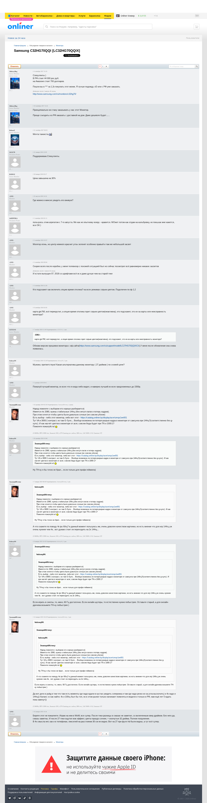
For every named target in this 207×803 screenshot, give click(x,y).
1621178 (12, 152)
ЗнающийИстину (15, 405)
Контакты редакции (30, 788)
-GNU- (11, 196)
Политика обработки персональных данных (143, 788)
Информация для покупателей (48, 792)
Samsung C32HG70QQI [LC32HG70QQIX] (47, 50)
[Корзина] (196, 26)
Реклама (45, 788)
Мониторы (59, 45)
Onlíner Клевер (128, 15)
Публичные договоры (111, 788)
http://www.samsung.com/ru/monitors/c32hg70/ (54, 94)
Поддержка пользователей (20, 792)
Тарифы (54, 788)
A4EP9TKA (13, 218)
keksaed (12, 130)
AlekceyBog (13, 71)
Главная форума (20, 45)
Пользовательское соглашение (85, 788)
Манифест (64, 788)
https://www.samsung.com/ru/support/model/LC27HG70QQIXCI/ (109, 345)
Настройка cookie (72, 792)
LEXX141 (12, 330)
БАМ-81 (12, 174)
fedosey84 (12, 361)
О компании (13, 788)
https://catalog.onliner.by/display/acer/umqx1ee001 (104, 417)
